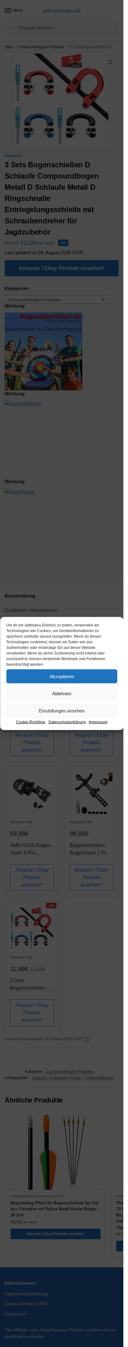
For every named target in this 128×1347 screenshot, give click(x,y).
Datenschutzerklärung (67, 722)
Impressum (98, 722)
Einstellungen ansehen (62, 710)
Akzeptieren (62, 676)
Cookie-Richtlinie (30, 722)
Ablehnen (61, 693)
